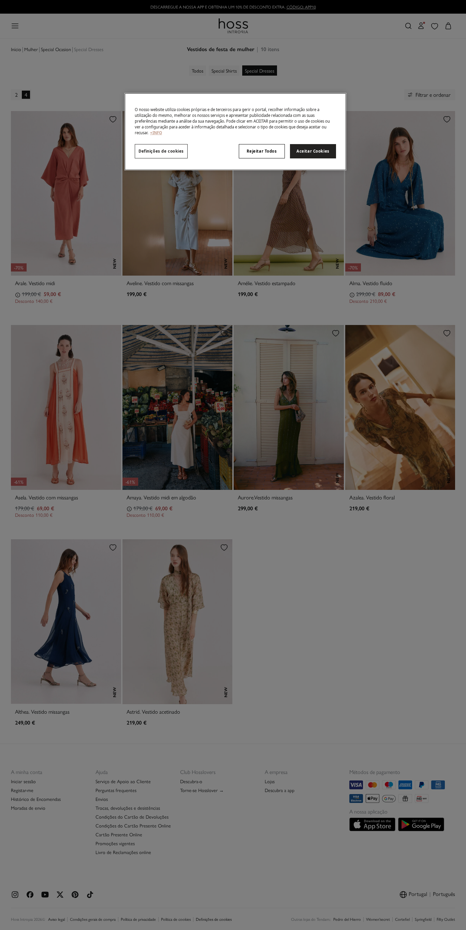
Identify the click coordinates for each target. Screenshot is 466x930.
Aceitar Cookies (313, 151)
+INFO (156, 132)
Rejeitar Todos (262, 151)
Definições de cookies (161, 151)
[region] (235, 131)
